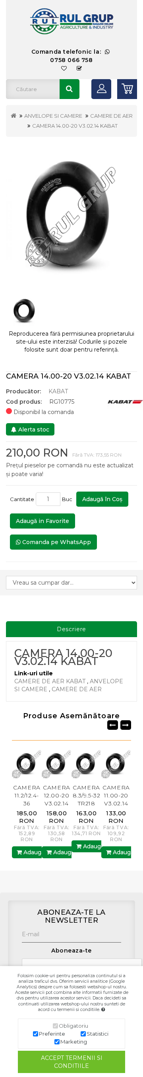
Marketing (73, 1041)
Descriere (72, 629)
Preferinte (52, 1033)
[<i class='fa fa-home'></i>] (13, 116)
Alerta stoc (33, 429)
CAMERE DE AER (111, 116)
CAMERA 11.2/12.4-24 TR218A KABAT (128, 803)
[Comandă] (79, 69)
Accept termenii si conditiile (71, 1061)
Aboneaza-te (71, 950)
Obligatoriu (73, 1026)
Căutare (69, 89)
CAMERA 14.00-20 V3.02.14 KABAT (75, 125)
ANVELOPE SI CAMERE (53, 116)
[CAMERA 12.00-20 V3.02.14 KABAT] (39, 763)
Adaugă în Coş (102, 499)
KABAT (58, 391)
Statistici (97, 1033)
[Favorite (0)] (64, 69)
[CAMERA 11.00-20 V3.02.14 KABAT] (99, 763)
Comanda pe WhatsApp (56, 542)
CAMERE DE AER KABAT (49, 681)
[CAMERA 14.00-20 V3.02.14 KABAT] (71, 214)
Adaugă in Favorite (42, 521)
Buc (68, 499)
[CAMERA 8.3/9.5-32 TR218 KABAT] (69, 763)
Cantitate (22, 499)
